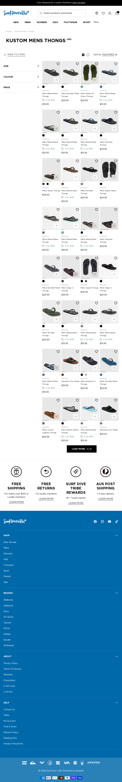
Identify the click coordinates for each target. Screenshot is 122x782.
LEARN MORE (16, 502)
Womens (8, 554)
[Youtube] (109, 521)
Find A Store (10, 727)
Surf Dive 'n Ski (54, 771)
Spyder (7, 640)
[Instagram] (102, 521)
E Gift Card (9, 686)
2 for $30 (50, 100)
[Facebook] (95, 521)
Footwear (9, 565)
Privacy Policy (11, 663)
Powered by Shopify (73, 771)
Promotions (9, 680)
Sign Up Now (78, 3)
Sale (6, 582)
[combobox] (62, 13)
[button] (109, 13)
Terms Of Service (12, 669)
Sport (6, 571)
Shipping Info (10, 738)
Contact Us (9, 710)
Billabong (8, 600)
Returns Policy (11, 732)
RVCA (7, 628)
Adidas (7, 634)
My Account (10, 721)
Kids (6, 559)
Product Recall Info (13, 744)
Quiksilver (8, 606)
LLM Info (8, 692)
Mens (6, 548)
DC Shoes (9, 617)
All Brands (9, 646)
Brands (7, 577)
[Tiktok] (116, 521)
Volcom (7, 623)
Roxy (6, 611)
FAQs (6, 715)
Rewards (8, 675)
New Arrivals (10, 542)
